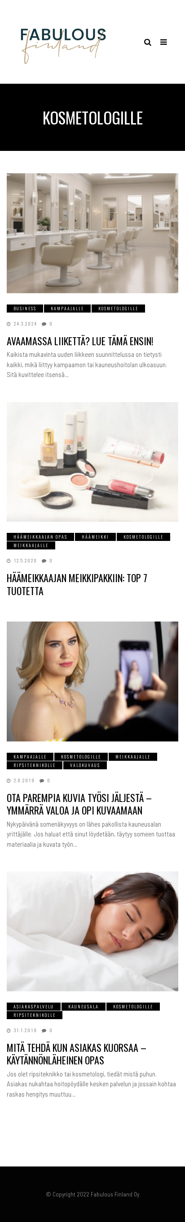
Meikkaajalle (30, 545)
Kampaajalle (67, 308)
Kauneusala (83, 1006)
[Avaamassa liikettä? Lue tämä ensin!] (92, 233)
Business (24, 308)
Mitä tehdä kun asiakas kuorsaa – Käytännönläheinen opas (76, 1054)
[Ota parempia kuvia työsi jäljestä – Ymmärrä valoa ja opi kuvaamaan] (92, 681)
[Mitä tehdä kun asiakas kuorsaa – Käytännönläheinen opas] (92, 931)
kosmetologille (118, 308)
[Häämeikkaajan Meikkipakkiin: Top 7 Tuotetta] (92, 462)
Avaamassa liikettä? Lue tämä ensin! (80, 341)
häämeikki (95, 536)
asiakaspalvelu (33, 1006)
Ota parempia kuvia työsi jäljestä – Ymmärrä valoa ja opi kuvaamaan (79, 804)
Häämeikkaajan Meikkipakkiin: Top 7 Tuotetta (77, 584)
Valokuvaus (85, 765)
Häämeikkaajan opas (40, 536)
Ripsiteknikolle (34, 765)
